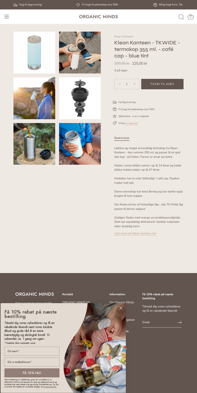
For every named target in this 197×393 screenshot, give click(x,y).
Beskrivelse (121, 138)
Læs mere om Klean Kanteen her (135, 233)
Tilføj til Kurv (162, 84)
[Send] (180, 322)
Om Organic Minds (121, 302)
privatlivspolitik (49, 386)
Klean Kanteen (123, 36)
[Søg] (181, 17)
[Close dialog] (121, 308)
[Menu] (7, 16)
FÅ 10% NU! (32, 372)
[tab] (123, 138)
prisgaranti (132, 123)
